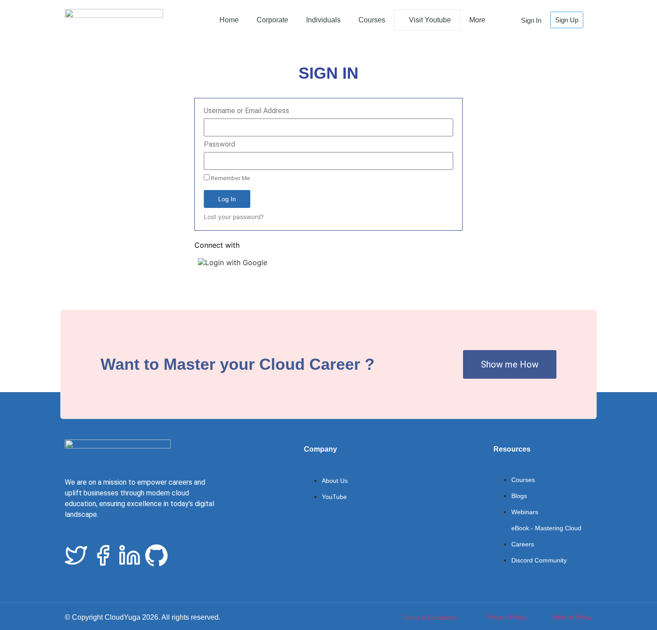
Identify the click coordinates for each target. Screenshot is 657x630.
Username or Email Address (246, 111)
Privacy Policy (506, 617)
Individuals (323, 20)
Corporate (272, 20)
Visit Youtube (430, 20)
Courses (371, 20)
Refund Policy (572, 617)
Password (219, 144)
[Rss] (183, 555)
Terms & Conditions (429, 617)
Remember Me (230, 178)
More (477, 20)
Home (229, 20)
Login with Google (236, 262)
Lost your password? (234, 216)
